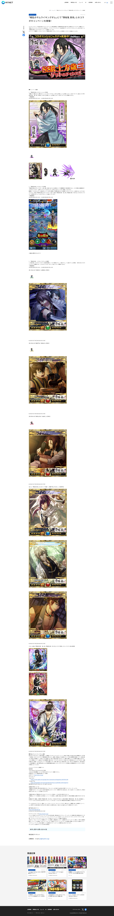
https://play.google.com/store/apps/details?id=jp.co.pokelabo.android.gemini (49, 782)
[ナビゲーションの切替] (111, 2)
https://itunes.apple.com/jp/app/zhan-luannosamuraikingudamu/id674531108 (49, 779)
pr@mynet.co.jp (44, 839)
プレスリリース (33, 14)
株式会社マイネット (7, 2)
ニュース (53, 10)
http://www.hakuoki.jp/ (34, 809)
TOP (50, 10)
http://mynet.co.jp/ (43, 813)
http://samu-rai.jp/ (38, 775)
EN (107, 2)
